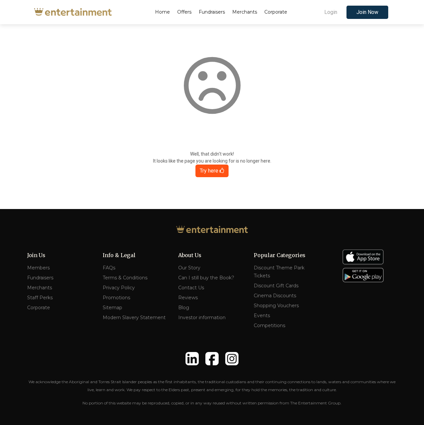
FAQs (109, 268)
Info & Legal (119, 255)
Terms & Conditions (125, 278)
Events (262, 316)
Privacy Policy (119, 288)
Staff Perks (40, 298)
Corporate (38, 308)
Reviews (188, 298)
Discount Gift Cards (276, 286)
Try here (210, 171)
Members (38, 268)
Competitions (269, 325)
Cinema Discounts (275, 296)
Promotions (116, 298)
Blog (183, 308)
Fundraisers (40, 278)
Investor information (202, 317)
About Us (189, 255)
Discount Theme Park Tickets (279, 272)
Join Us (36, 255)
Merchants (39, 288)
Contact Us (191, 288)
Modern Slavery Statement (134, 317)
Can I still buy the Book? (206, 278)
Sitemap (112, 308)
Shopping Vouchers (276, 306)
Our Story (189, 268)
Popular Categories (279, 255)
